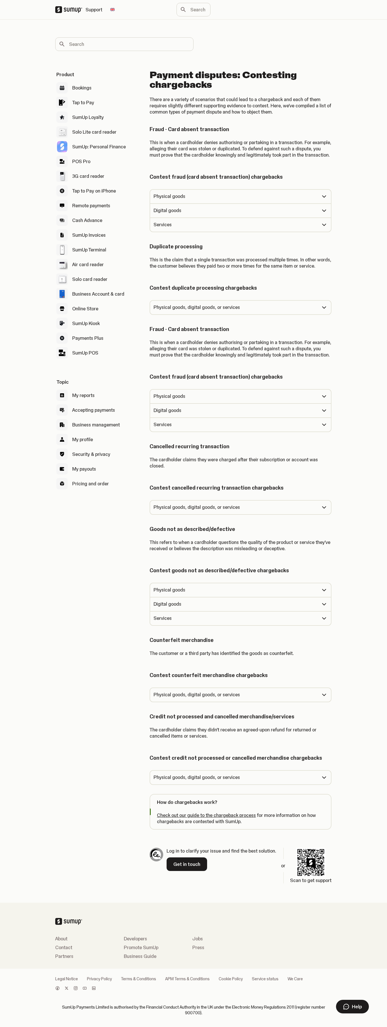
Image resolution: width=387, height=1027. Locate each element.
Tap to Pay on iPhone (94, 191)
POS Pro (81, 161)
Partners (64, 956)
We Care (295, 978)
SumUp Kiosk (86, 323)
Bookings (82, 88)
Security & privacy (91, 454)
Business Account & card (98, 294)
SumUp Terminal (89, 250)
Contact (63, 947)
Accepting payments (93, 410)
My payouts (84, 469)
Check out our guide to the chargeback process (206, 815)
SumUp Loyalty (88, 117)
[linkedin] (94, 989)
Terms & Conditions (138, 978)
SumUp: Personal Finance (99, 147)
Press (198, 947)
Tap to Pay (83, 102)
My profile (82, 439)
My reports (83, 395)
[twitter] (66, 989)
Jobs (197, 938)
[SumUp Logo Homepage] (70, 9)
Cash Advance (87, 220)
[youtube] (84, 989)
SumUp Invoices (89, 235)
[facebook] (57, 989)
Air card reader (88, 264)
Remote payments (91, 205)
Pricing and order (90, 483)
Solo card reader (89, 279)
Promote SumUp (141, 947)
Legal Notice (66, 978)
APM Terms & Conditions (187, 978)
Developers (135, 938)
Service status (265, 978)
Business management (96, 425)
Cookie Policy (231, 978)
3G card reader (88, 176)
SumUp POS (85, 353)
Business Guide (140, 956)
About (61, 938)
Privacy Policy (99, 978)
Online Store (85, 308)
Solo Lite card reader (94, 132)
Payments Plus (87, 338)
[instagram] (75, 989)
